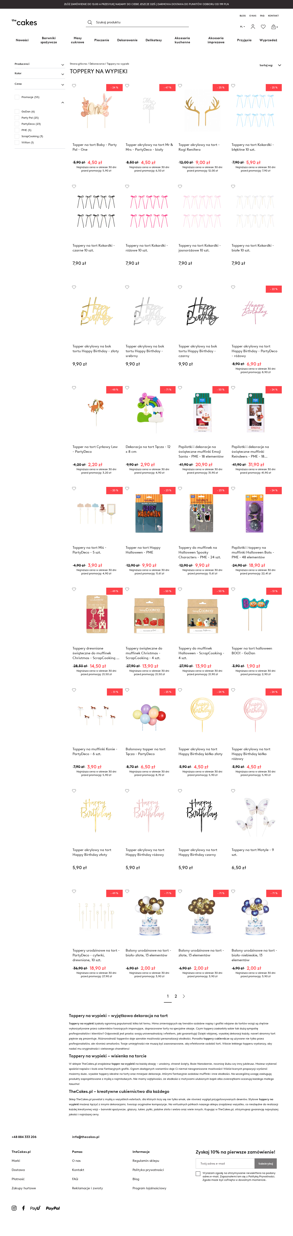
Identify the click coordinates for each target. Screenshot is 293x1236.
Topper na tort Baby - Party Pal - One (95, 147)
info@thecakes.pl (85, 1137)
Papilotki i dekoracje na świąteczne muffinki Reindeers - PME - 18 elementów (250, 451)
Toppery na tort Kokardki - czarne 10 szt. (94, 247)
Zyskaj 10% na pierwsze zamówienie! (235, 1152)
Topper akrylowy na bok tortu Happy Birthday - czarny (198, 351)
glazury (131, 1109)
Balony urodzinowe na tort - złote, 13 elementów (201, 952)
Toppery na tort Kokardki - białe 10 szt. (253, 247)
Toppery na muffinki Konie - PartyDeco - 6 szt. (95, 751)
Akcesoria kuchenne (182, 40)
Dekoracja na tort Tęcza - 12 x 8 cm (148, 449)
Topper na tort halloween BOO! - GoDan (252, 650)
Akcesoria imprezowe (216, 40)
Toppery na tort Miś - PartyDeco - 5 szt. (89, 550)
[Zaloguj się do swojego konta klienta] (253, 27)
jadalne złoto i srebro (167, 1109)
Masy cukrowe (77, 40)
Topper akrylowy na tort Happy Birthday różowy (145, 852)
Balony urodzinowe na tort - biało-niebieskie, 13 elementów (254, 955)
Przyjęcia (244, 40)
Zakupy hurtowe (24, 1188)
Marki (16, 1160)
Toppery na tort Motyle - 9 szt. (253, 852)
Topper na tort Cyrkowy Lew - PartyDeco (95, 449)
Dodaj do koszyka (96, 275)
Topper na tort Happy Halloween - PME (143, 550)
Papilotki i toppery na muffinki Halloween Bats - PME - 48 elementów (253, 552)
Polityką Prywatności (261, 1176)
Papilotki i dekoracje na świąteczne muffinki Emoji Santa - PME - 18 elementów (201, 451)
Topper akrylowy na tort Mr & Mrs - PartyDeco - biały (149, 147)
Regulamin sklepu (146, 1160)
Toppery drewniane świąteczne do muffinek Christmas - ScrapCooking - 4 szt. (95, 653)
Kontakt (273, 16)
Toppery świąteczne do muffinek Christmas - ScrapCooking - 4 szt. (144, 653)
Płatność (18, 1179)
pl (241, 26)
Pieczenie (101, 40)
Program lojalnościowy (149, 1188)
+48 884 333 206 (24, 1137)
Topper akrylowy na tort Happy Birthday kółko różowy (251, 754)
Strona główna (78, 63)
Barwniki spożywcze (49, 40)
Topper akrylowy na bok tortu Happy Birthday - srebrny (145, 351)
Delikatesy (154, 40)
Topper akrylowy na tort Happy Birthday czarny (198, 852)
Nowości (22, 40)
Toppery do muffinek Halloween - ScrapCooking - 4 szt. (201, 653)
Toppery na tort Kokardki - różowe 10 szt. (147, 247)
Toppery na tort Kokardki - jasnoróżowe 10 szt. (200, 247)
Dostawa (18, 1170)
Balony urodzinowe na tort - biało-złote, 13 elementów (148, 952)
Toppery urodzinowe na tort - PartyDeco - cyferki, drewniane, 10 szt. (96, 955)
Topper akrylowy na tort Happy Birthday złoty (92, 852)
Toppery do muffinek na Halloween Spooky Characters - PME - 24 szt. (200, 552)
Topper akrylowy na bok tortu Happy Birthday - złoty (96, 348)
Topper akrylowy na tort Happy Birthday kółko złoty (200, 751)
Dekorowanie (127, 40)
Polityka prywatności (148, 1170)
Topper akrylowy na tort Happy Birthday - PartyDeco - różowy (254, 351)
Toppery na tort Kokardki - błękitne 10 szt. (253, 147)
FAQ (262, 16)
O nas (252, 16)
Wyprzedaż (268, 40)
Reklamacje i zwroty (87, 1188)
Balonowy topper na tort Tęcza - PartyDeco (145, 751)
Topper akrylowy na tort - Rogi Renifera (199, 147)
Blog (243, 16)
